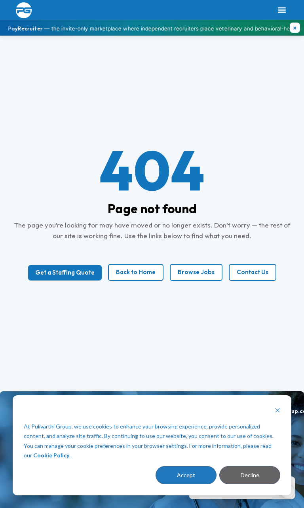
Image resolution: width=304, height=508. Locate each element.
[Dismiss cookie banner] (277, 411)
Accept (186, 475)
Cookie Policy (51, 455)
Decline (250, 475)
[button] (281, 10)
